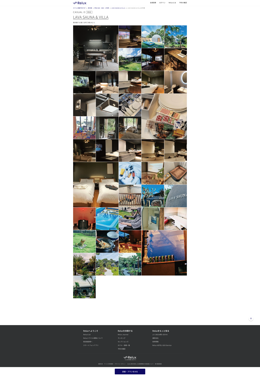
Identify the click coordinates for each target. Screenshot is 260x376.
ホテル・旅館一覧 (124, 345)
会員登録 (153, 3)
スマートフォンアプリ (91, 345)
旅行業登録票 (158, 364)
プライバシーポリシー (120, 364)
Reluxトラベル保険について (93, 338)
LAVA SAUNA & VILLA (118, 8)
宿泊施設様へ (87, 342)
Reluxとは (172, 3)
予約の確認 (183, 3)
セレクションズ (123, 342)
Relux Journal (123, 334)
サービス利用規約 (108, 364)
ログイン (162, 3)
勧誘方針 (100, 364)
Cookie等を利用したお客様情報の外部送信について (140, 364)
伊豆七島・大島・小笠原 (101, 8)
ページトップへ (251, 319)
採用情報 (155, 342)
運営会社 (155, 338)
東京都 (90, 8)
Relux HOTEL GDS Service (162, 345)
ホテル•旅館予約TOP (79, 8)
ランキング (121, 338)
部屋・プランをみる (130, 371)
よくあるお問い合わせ (160, 334)
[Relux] (79, 2)
